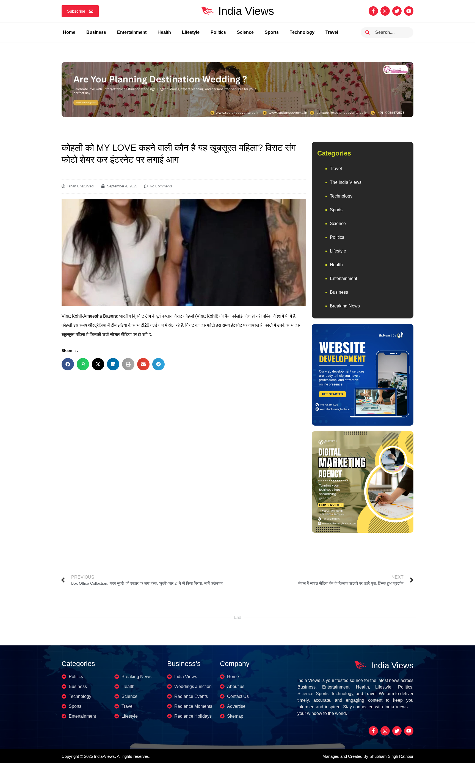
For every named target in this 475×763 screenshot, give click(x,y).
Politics (218, 32)
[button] (68, 364)
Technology (302, 32)
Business (96, 32)
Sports (272, 32)
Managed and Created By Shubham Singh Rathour (367, 756)
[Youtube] (408, 11)
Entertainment (132, 32)
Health (164, 32)
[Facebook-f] (373, 11)
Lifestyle (191, 32)
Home (69, 32)
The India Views (345, 182)
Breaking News (345, 306)
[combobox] (387, 32)
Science (245, 32)
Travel (331, 32)
